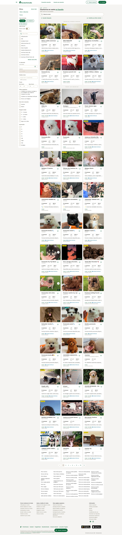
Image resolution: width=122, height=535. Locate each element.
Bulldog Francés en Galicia (59, 512)
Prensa (90, 510)
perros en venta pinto (84, 491)
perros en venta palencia (72, 494)
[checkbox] (20, 36)
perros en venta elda (83, 495)
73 (80, 465)
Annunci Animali (54, 526)
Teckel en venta (24, 513)
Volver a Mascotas (24, 11)
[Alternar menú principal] (16, 2)
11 (76, 465)
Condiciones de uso (93, 512)
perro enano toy (57, 476)
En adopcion (30, 20)
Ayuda (90, 508)
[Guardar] (58, 41)
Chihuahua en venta (24, 505)
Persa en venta (40, 513)
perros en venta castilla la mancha (71, 472)
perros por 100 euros (58, 486)
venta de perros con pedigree (58, 481)
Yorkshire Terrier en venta (26, 508)
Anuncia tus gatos (93, 517)
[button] (50, 159)
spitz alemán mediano (46, 495)
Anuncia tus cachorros (94, 515)
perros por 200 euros (58, 491)
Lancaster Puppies (63, 526)
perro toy (43, 484)
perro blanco (44, 476)
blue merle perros (58, 471)
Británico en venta (41, 506)
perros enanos (44, 491)
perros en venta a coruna (72, 496)
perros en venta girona (96, 482)
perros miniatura (45, 489)
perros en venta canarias (72, 475)
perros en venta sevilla (84, 477)
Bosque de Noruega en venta (43, 505)
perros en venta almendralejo (95, 487)
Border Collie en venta (25, 512)
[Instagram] (93, 521)
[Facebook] (90, 521)
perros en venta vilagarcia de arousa (95, 491)
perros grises (57, 478)
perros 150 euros (57, 493)
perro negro (43, 486)
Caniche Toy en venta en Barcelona (58, 514)
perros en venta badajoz (96, 494)
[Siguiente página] (84, 465)
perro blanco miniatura (59, 474)
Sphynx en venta (40, 508)
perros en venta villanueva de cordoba (96, 472)
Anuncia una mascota (59, 2)
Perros (21, 15)
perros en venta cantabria (95, 479)
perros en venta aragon (84, 479)
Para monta (23, 23)
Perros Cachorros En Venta (26, 503)
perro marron (44, 471)
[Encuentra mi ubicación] (35, 66)
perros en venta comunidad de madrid (71, 480)
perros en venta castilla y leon (71, 491)
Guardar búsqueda (47, 18)
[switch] (27, 29)
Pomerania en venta (24, 510)
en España (59, 9)
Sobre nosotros (92, 505)
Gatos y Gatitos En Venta (42, 503)
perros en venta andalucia (69, 487)
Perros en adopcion (57, 516)
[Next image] (58, 159)
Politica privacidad (93, 506)
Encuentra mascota (46, 2)
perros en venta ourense (84, 482)
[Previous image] (42, 159)
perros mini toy (44, 474)
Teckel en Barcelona (57, 505)
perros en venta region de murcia (71, 484)
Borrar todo (34, 9)
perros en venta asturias (84, 471)
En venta (22, 20)
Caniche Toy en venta (25, 515)
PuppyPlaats (38, 526)
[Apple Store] (97, 526)
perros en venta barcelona (82, 474)
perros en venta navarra (59, 495)
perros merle (44, 493)
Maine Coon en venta (41, 512)
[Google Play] (85, 526)
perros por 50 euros (58, 484)
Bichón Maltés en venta (25, 506)
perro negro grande (45, 482)
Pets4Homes (26, 526)
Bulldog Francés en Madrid (59, 506)
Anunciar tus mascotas (94, 513)
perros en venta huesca (84, 489)
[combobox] (26, 66)
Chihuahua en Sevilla (58, 510)
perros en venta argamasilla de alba (95, 476)
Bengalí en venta (40, 510)
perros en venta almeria (84, 486)
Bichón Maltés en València (59, 508)
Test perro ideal (92, 519)
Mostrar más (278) (32, 59)
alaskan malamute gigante (45, 479)
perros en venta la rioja (71, 477)
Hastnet (32, 526)
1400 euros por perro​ (58, 489)
